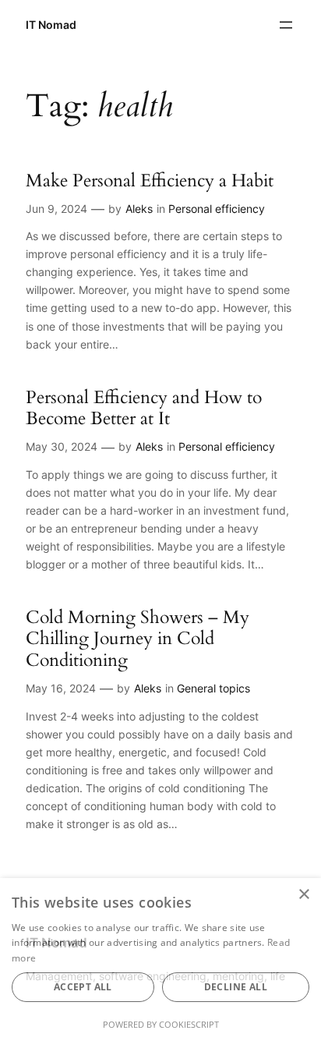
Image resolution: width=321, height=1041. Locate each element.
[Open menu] (286, 25)
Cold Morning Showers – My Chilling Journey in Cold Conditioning (137, 639)
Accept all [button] (83, 986)
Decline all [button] (235, 986)
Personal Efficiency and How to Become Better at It (144, 408)
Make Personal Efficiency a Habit (149, 181)
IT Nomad (51, 24)
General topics (213, 688)
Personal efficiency (216, 208)
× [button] (303, 895)
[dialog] (160, 959)
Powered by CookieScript (161, 1024)
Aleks (139, 208)
